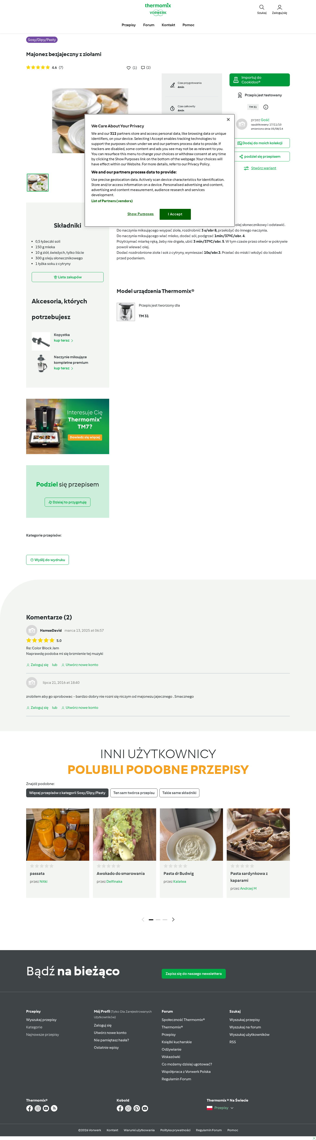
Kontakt (112, 1130)
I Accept (175, 214)
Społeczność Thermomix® (183, 1020)
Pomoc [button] (188, 25)
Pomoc (232, 1130)
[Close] (228, 119)
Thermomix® (172, 1027)
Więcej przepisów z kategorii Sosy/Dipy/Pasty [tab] (67, 793)
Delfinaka (114, 881)
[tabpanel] (158, 866)
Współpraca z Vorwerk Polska (186, 1071)
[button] (261, 9)
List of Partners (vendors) (112, 201)
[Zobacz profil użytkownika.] (241, 124)
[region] (159, 170)
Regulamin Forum (176, 1079)
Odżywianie (171, 1049)
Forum (167, 1011)
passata (37, 873)
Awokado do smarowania (121, 873)
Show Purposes (140, 214)
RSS (232, 1042)
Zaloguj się (103, 1025)
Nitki (43, 881)
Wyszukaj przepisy (41, 1020)
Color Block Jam (45, 648)
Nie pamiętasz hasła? (111, 1040)
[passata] (57, 834)
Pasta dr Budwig (179, 873)
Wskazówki (171, 1057)
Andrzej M (248, 888)
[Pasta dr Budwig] (191, 834)
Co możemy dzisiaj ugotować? (187, 1064)
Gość (265, 120)
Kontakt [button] (168, 25)
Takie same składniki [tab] (179, 793)
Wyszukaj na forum (245, 1027)
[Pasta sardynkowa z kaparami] (258, 834)
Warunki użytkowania (139, 1130)
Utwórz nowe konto (110, 1032)
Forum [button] (148, 25)
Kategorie (34, 1027)
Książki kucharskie (177, 1042)
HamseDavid (51, 630)
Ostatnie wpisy (106, 1047)
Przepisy (33, 1011)
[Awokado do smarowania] (124, 834)
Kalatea (179, 881)
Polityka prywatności (175, 1130)
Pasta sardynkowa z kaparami (249, 877)
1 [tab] (151, 919)
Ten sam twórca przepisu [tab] (134, 793)
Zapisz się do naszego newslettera (194, 973)
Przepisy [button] (129, 25)
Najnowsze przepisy (42, 1034)
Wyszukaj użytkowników (249, 1034)
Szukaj (235, 1011)
